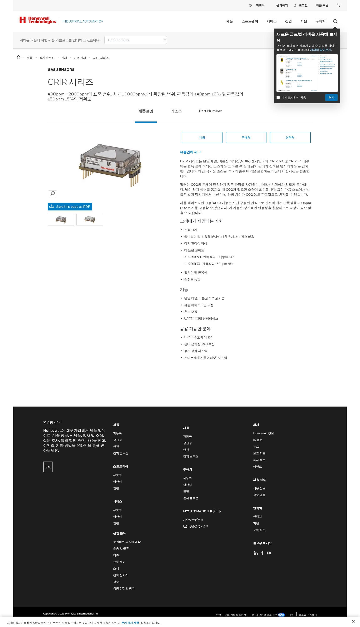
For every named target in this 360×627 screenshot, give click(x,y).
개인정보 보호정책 (235, 614)
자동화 (117, 433)
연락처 (290, 137)
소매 (116, 568)
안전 (116, 446)
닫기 (331, 97)
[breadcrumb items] (19, 57)
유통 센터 (119, 561)
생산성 (117, 440)
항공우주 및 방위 (124, 588)
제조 (116, 555)
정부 (116, 581)
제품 (229, 21)
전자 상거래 (120, 575)
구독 (48, 467)
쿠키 (291, 614)
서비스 (272, 21)
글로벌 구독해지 (308, 614)
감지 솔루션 (120, 453)
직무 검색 (259, 495)
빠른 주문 (322, 5)
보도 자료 (259, 453)
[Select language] (250, 5)
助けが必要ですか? (195, 526)
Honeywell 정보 (263, 433)
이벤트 (257, 466)
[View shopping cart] (338, 5)
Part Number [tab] (210, 111)
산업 (288, 21)
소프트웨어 (249, 21)
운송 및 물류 (121, 548)
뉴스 (256, 446)
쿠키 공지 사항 (130, 622)
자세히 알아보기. (321, 49)
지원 (303, 21)
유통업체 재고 (190, 152)
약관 (218, 614)
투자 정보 (259, 460)
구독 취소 (259, 530)
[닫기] (353, 621)
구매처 (321, 21)
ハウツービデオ (193, 519)
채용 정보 (259, 488)
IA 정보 (257, 440)
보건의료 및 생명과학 (127, 541)
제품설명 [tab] (145, 111)
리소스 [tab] (176, 111)
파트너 (260, 5)
